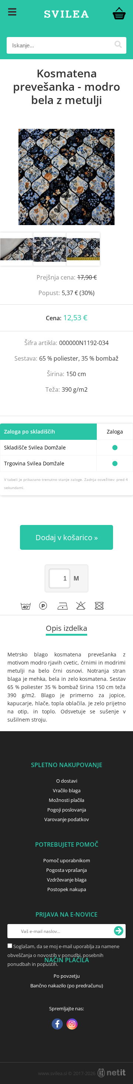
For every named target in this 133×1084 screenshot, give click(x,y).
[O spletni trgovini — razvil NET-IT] (112, 1072)
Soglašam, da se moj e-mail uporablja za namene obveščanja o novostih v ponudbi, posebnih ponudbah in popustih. (63, 955)
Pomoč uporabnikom (66, 860)
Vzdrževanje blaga (66, 879)
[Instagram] (72, 1024)
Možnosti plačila (66, 800)
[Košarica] (119, 13)
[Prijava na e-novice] (119, 931)
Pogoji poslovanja (66, 809)
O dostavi (66, 780)
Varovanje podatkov (66, 819)
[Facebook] (57, 1024)
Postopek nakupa (66, 889)
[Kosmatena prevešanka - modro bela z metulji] (66, 177)
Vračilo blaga (67, 790)
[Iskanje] (118, 45)
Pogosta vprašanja (66, 870)
